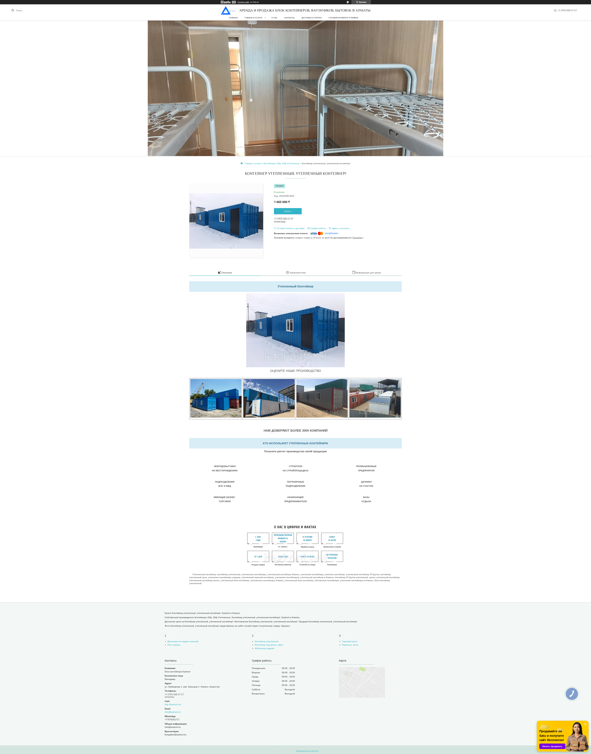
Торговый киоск (349, 641)
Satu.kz (309, 748)
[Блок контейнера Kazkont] (228, 10)
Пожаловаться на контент (307, 751)
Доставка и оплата (312, 18)
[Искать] (12, 10)
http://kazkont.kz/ (173, 704)
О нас (274, 18)
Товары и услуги (253, 18)
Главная (233, 18)
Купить (287, 211)
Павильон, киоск (350, 645)
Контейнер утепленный (266, 641)
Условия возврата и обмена (343, 18)
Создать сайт (243, 2)
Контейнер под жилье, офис (269, 645)
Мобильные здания (264, 648)
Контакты (289, 18)
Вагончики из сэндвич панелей (182, 641)
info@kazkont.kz (173, 712)
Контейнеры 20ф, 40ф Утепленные (282, 163)
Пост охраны (173, 645)
